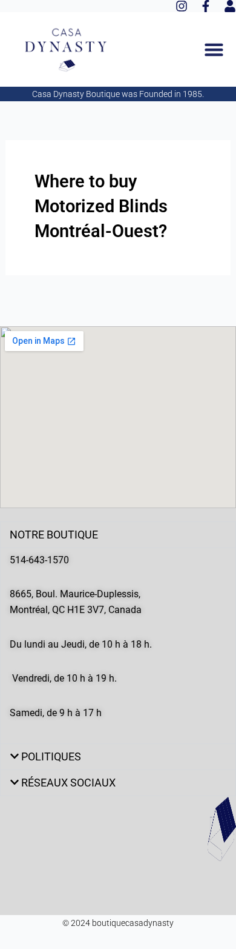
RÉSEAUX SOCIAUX (68, 782)
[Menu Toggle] (214, 49)
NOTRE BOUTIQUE (54, 534)
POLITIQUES (51, 756)
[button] (118, 535)
